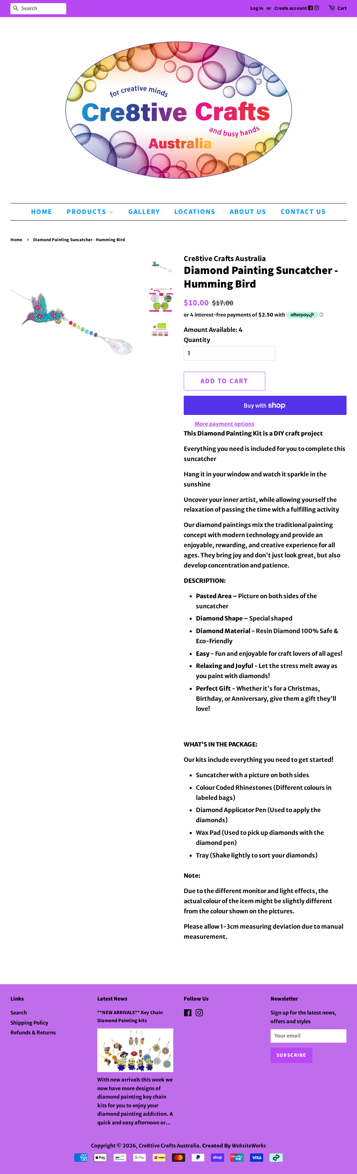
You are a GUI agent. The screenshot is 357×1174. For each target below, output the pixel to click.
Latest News (112, 999)
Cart (342, 8)
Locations (194, 212)
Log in (256, 8)
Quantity (197, 340)
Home (41, 212)
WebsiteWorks (249, 1146)
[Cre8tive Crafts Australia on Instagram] (317, 8)
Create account (290, 8)
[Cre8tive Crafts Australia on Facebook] (311, 8)
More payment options (225, 424)
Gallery (144, 212)
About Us (248, 212)
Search (18, 1013)
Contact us (303, 212)
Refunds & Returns (33, 1033)
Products (87, 212)
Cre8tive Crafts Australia (169, 1146)
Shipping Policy (29, 1023)
